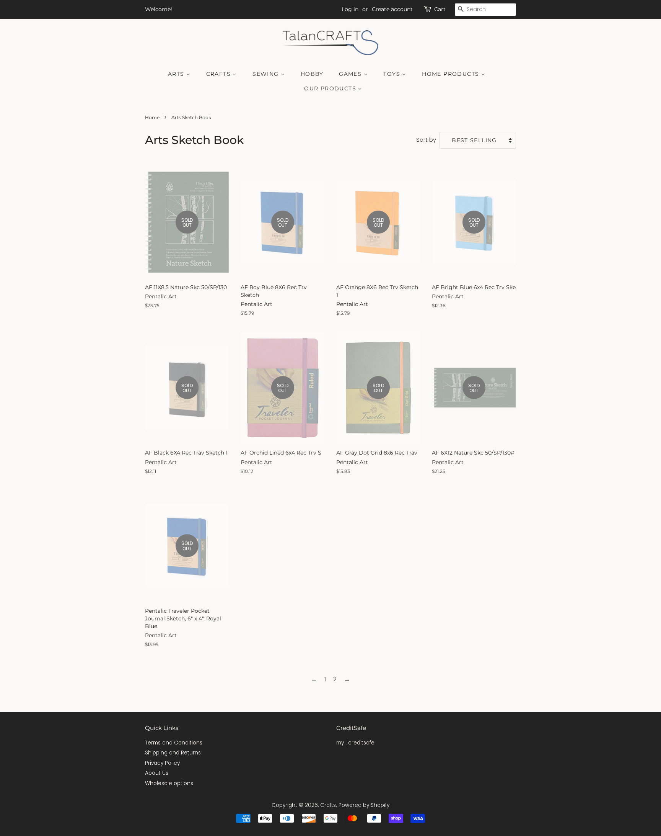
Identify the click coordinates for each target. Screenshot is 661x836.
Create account (392, 9)
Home (152, 117)
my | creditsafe (355, 742)
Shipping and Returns (173, 752)
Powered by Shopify (364, 805)
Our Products (331, 88)
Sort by (426, 140)
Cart (440, 9)
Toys (392, 73)
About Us (156, 773)
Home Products (451, 73)
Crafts (219, 73)
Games (351, 73)
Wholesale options (169, 783)
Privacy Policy (162, 763)
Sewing (266, 73)
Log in (350, 9)
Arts (177, 73)
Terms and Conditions (173, 742)
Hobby (312, 73)
